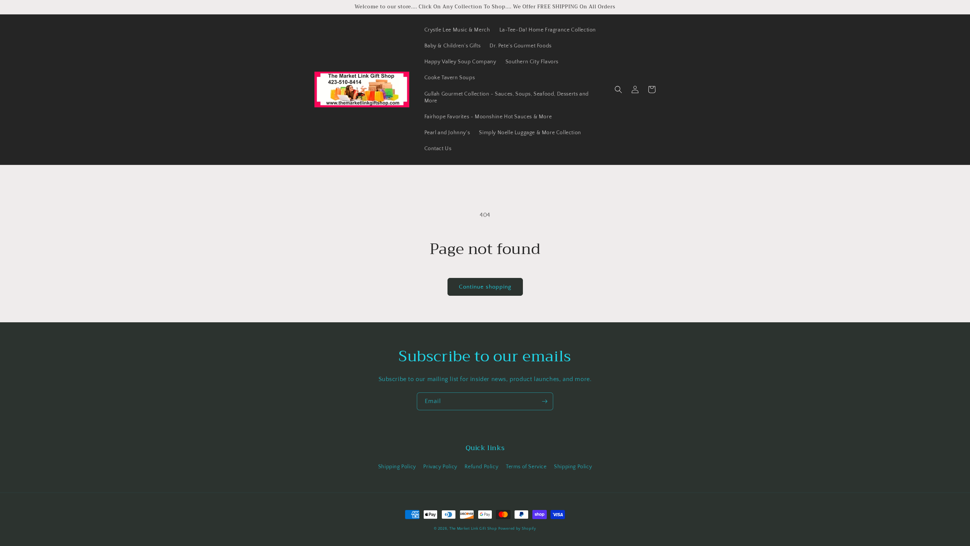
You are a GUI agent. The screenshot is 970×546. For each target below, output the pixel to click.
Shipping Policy (397, 467)
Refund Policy (481, 467)
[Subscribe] (544, 401)
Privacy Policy (440, 467)
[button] (618, 89)
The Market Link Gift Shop (473, 529)
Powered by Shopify (517, 529)
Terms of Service (526, 467)
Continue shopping (485, 287)
